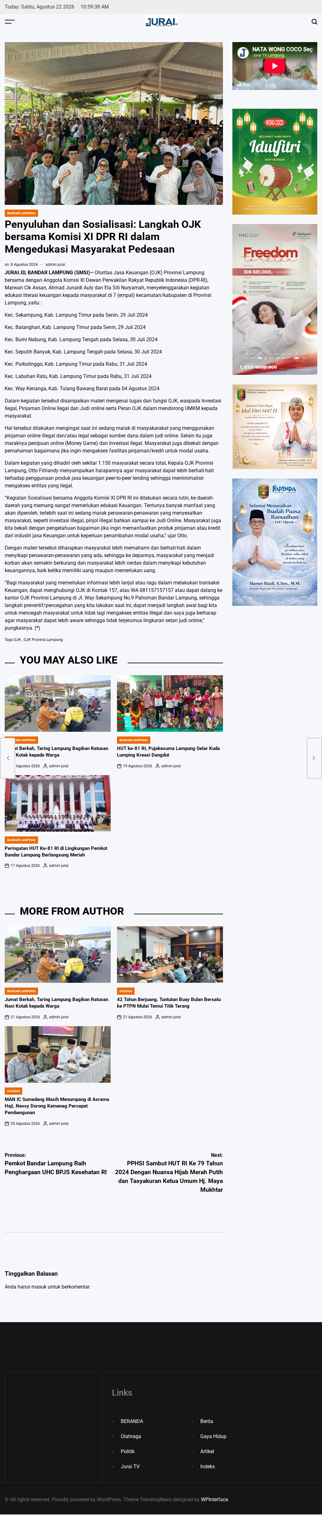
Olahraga (131, 1436)
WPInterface (214, 1499)
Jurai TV (130, 1466)
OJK (17, 640)
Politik (128, 1451)
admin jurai (55, 264)
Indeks (207, 1466)
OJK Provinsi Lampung (43, 640)
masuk (39, 1287)
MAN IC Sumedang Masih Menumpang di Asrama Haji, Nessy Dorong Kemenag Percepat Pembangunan (57, 1106)
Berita (206, 1421)
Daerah (125, 991)
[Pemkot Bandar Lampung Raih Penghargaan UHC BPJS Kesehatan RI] (7, 758)
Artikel (207, 1451)
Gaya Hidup (213, 1436)
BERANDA (132, 1421)
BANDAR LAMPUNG (21, 213)
